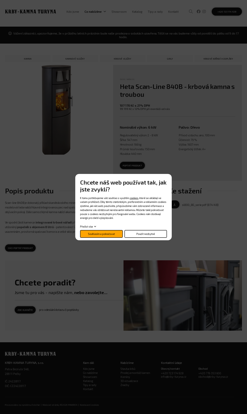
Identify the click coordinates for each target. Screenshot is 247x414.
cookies (134, 198)
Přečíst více (86, 226)
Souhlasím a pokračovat (101, 233)
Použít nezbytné (145, 233)
